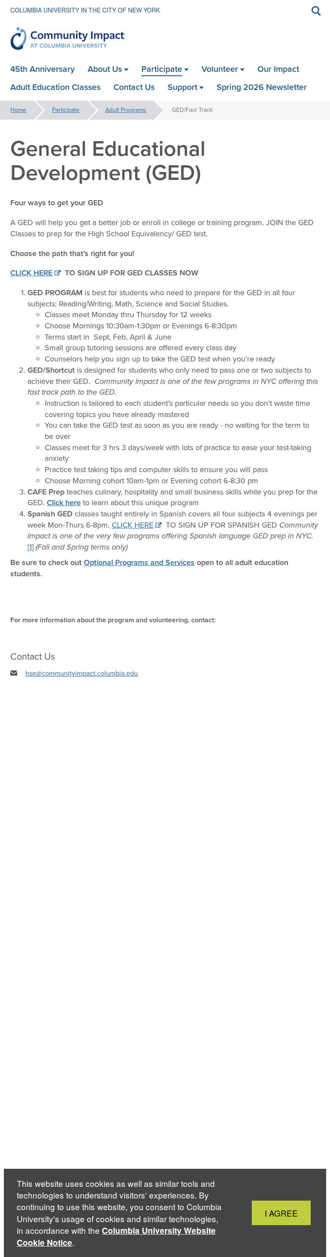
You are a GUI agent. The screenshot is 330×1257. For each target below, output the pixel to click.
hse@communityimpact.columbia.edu (81, 673)
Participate (65, 109)
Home (18, 109)
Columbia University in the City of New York (85, 10)
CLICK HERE (132, 525)
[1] (31, 547)
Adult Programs (125, 109)
